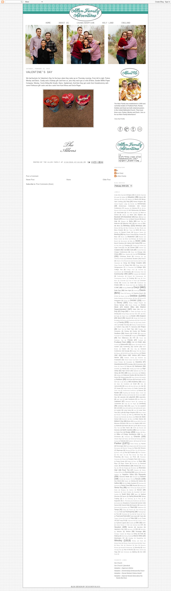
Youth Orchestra (124, 552)
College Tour (118, 269)
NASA (144, 423)
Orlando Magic (118, 438)
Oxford (132, 438)
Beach (116, 219)
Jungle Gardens (127, 388)
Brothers (141, 239)
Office (144, 432)
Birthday (126, 226)
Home (48, 23)
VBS (136, 529)
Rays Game (125, 463)
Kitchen (138, 395)
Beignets (123, 221)
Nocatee (141, 427)
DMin (134, 309)
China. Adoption (126, 254)
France (141, 338)
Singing (139, 487)
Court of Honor (132, 280)
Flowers (127, 333)
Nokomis (117, 430)
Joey (132, 386)
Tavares (131, 509)
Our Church (118, 563)
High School (126, 370)
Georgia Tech (135, 351)
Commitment (117, 272)
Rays (116, 463)
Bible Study (138, 223)
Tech (115, 511)
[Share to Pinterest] (102, 162)
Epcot (120, 318)
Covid (131, 282)
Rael (140, 461)
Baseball (117, 217)
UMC (137, 522)
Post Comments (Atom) (44, 184)
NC (136, 425)
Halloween (138, 366)
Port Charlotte (142, 452)
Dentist (125, 300)
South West (126, 494)
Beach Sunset (135, 219)
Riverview (133, 468)
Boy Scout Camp (128, 234)
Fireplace (140, 329)
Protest (124, 459)
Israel (134, 384)
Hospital (143, 377)
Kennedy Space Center (137, 392)
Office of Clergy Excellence (126, 434)
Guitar (115, 366)
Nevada (142, 425)
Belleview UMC (127, 223)
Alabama (130, 199)
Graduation (117, 359)
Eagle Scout (125, 316)
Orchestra (117, 436)
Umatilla (131, 522)
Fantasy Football (136, 324)
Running (128, 472)
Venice (128, 531)
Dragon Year (140, 311)
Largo (125, 403)
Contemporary (139, 276)
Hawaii (124, 368)
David (135, 290)
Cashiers (141, 247)
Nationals (119, 425)
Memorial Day (138, 414)
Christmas (142, 254)
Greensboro (139, 364)
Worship (137, 547)
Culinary (140, 285)
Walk (141, 533)
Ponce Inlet (119, 452)
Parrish (143, 443)
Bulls (131, 241)
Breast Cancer (118, 239)
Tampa (116, 509)
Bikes (118, 225)
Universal (135, 525)
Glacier (144, 351)
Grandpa (130, 364)
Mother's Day (118, 421)
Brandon (141, 236)
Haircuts (129, 366)
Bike (144, 223)
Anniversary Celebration (127, 206)
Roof (121, 472)
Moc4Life (124, 419)
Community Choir (138, 272)
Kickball (131, 395)
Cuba (133, 285)
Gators (124, 349)
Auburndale (120, 212)
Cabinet (129, 243)
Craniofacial (140, 282)
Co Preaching (130, 267)
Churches (135, 261)
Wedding (131, 538)
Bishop (116, 228)
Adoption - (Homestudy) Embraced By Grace (129, 570)
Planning (128, 450)
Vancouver (130, 529)
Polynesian (143, 450)
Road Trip (126, 470)
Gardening (126, 346)
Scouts (138, 479)
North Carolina (127, 430)
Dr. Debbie (131, 311)
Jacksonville (118, 386)
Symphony (125, 507)
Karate (116, 392)
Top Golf (132, 514)
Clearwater (117, 263)
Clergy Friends (118, 265)
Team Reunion (140, 509)
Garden (116, 346)
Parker (117, 443)
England (126, 23)
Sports (124, 496)
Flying (142, 333)
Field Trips (130, 329)
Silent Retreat (131, 487)
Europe (136, 318)
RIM (120, 468)
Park (142, 441)
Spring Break (133, 496)
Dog (115, 311)
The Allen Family (52, 162)
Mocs (131, 419)
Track (144, 514)
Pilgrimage (120, 450)
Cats (131, 250)
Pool (126, 452)
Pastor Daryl (119, 173)
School (143, 476)
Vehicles (119, 531)
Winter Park (120, 545)
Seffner (116, 483)
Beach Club (125, 219)
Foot (120, 335)
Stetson (144, 500)
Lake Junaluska (129, 399)
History (130, 373)
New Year (117, 427)
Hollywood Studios (128, 375)
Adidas (123, 197)
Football (126, 335)
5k (135, 195)
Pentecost (141, 446)
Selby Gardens (131, 483)
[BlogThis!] (95, 162)
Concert (143, 274)
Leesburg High (122, 406)
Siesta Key (118, 487)
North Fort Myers (141, 430)
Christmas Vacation (132, 258)
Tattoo (124, 509)
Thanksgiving (129, 511)
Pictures (143, 448)
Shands (135, 485)
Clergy (125, 263)
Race (134, 461)
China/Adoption (85, 23)
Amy (127, 201)
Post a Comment (32, 176)
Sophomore (117, 492)
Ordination (127, 436)
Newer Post (30, 180)
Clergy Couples (136, 263)
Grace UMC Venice (130, 355)
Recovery (134, 463)
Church (143, 258)
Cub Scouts (126, 285)
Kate (116, 170)
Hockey (136, 373)
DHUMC (133, 300)
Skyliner (131, 490)
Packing (138, 438)
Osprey (126, 438)
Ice (120, 381)
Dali (124, 287)
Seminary (141, 483)
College (139, 267)
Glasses (118, 353)
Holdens (143, 373)
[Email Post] (89, 162)
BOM (137, 230)
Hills (122, 373)
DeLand (142, 298)
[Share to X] (97, 162)
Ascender (123, 210)
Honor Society (135, 377)
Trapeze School (118, 518)
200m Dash (121, 195)
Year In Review (128, 549)
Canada (135, 245)
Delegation (117, 300)
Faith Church (140, 320)
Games (133, 344)
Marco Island (142, 412)
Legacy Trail (134, 406)
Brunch (116, 241)
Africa (123, 199)
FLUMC (135, 333)
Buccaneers (124, 241)
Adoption (131, 197)
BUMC (138, 241)
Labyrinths (142, 397)
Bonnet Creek (125, 232)
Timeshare (124, 514)
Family (121, 322)
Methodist (123, 417)
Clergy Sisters (140, 265)
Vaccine (130, 527)
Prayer (141, 454)
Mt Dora (141, 421)
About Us (64, 23)
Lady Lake (119, 399)
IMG (125, 381)
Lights (144, 408)
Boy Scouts (139, 234)
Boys (115, 236)
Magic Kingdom (130, 412)
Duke (144, 313)
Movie (129, 421)
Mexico (131, 417)
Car (126, 247)
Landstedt (140, 401)
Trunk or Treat (142, 520)
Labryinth (123, 397)
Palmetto (123, 441)
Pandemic (130, 441)
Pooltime (132, 452)
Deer (136, 298)
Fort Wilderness (123, 338)
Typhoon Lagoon (121, 522)
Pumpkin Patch (133, 459)
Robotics (136, 470)
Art (140, 208)
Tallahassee (141, 507)
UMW (144, 522)
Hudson (119, 379)
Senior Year (125, 485)
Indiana (144, 381)
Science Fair (129, 479)
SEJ (124, 483)
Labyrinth (132, 397)
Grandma (138, 362)
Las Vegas (133, 403)
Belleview (117, 223)
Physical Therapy (127, 448)
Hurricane (130, 379)
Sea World (117, 481)
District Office (129, 307)
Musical (131, 423)
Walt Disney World (126, 536)
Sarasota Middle (124, 476)
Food (115, 335)
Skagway (123, 490)
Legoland (143, 406)
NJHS (134, 427)
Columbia (140, 269)
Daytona (128, 293)
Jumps (119, 388)
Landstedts (117, 403)
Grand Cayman (139, 359)
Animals (132, 204)
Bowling (117, 234)
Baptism (140, 214)
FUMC (140, 342)
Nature (126, 425)
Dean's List (124, 296)
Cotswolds (123, 280)
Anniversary (141, 204)
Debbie (134, 295)
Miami (137, 417)
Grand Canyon (129, 359)
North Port (119, 432)
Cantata (141, 245)
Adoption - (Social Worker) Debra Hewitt (127, 573)
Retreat (136, 465)
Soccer (139, 490)
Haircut (122, 366)
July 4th (143, 386)
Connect (130, 276)
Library (124, 408)
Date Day (117, 290)
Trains (141, 516)
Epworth (128, 318)
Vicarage (139, 531)
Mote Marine (139, 419)
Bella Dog (140, 221)
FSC (133, 342)
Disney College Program (136, 302)
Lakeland (117, 401)
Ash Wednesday (134, 210)
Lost (135, 410)
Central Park (140, 250)
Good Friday (130, 353)
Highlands (136, 370)
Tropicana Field (132, 520)
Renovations (125, 465)
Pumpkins (143, 459)
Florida (135, 331)
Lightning (138, 408)
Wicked (135, 543)
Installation (126, 384)
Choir (134, 254)
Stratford (118, 503)
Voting (135, 533)
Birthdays (139, 225)
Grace (137, 353)
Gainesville (124, 344)
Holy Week (140, 375)
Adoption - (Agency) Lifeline (123, 568)
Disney (119, 303)
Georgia (126, 351)
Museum (117, 423)
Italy (142, 384)
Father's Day (120, 327)
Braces (122, 236)
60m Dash (141, 195)
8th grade (116, 197)
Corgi (138, 278)
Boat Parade (140, 228)
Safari (142, 472)
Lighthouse (131, 408)
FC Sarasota (133, 327)
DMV (142, 309)
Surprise (142, 505)
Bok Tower (129, 230)
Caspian (117, 250)
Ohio (142, 434)
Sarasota (142, 474)
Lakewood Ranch (130, 401)
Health (138, 368)
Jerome (126, 386)
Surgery (134, 505)
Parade (137, 441)
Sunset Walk (126, 505)
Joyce (136, 386)
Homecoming (125, 377)
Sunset (116, 505)
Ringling (126, 468)
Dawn (122, 293)
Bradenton (131, 236)
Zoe (141, 552)
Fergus (143, 327)
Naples (137, 423)
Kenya (116, 395)
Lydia (122, 412)
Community (127, 272)
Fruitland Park (120, 342)
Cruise (116, 285)
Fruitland (140, 340)
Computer (135, 274)
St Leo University (128, 498)
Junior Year (117, 390)
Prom (134, 457)
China (116, 254)
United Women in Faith (123, 525)
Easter (133, 316)
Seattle (126, 481)
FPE (134, 338)
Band (131, 214)
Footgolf (134, 335)
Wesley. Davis (127, 543)
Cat (125, 250)
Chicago (139, 252)
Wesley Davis (118, 543)
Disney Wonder (133, 305)
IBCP (115, 381)
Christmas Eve (139, 256)
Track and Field (121, 516)
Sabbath (136, 472)
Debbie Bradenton (119, 298)
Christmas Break (125, 256)
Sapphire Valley (128, 474)
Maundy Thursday (121, 414)
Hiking (116, 373)
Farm (144, 324)
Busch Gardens (119, 243)
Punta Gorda (120, 461)
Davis (142, 290)
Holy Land (108, 23)
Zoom (115, 554)
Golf (124, 353)
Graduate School (129, 357)
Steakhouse (136, 500)
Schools (121, 479)
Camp (137, 243)
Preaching (117, 457)
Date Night (128, 290)
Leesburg (142, 403)
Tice (117, 514)
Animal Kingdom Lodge (120, 204)
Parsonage (119, 446)
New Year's (126, 427)
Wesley (118, 540)
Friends (130, 340)
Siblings (142, 485)
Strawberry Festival (129, 503)
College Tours (131, 269)
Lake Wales (140, 399)
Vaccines (140, 527)
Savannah (135, 476)
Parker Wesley (134, 443)
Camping (127, 245)
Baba (136, 212)
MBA (130, 414)
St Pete (138, 498)
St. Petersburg (127, 500)
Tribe (132, 518)
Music (124, 423)
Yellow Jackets (140, 549)
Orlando (137, 436)
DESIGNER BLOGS (93, 587)
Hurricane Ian (139, 379)
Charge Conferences (121, 252)
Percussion (117, 448)
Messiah (116, 417)
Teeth (121, 511)
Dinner (144, 300)
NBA (132, 425)
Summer (140, 503)
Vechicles (143, 529)
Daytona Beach (138, 293)
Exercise (124, 320)
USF (141, 525)
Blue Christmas (130, 228)
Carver (132, 247)
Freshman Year (118, 340)
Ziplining (134, 552)
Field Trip (121, 329)
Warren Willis (137, 536)
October (138, 432)
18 (115, 195)
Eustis (142, 318)
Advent (141, 197)
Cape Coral (118, 247)
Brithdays (133, 239)
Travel (126, 518)
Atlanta (143, 210)
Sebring (133, 481)
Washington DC (119, 538)
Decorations (129, 298)
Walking (116, 536)
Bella (131, 221)
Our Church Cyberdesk (122, 565)
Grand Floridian (118, 362)
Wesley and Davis (137, 540)
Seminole (116, 485)
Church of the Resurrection (124, 261)
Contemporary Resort (120, 278)
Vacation (117, 527)
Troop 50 (122, 520)
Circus (142, 261)
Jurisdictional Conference (129, 390)
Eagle (117, 316)
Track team (133, 516)
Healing (132, 368)
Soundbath (137, 492)
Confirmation (120, 276)
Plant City (135, 450)
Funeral (116, 344)
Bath (142, 217)
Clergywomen (118, 267)
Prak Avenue (132, 454)
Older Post (107, 180)
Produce (127, 457)
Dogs (123, 311)
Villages (129, 533)
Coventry (124, 282)
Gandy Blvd (141, 344)
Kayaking (125, 392)
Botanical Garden (138, 232)
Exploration (132, 320)
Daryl (136, 287)
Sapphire (116, 474)
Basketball (127, 217)
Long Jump (127, 410)
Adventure (117, 199)
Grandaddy (129, 362)
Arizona (134, 208)
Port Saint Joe (121, 454)
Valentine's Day (119, 529)
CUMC (116, 287)
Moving (135, 421)
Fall (115, 322)
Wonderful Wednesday (126, 547)
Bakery (124, 214)
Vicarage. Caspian (119, 533)
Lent (117, 408)
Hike (142, 370)
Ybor (120, 549)
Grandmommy (119, 364)
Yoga (115, 552)
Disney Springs (119, 305)
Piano (136, 448)
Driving (116, 313)
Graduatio (140, 357)
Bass (136, 217)
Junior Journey (138, 388)
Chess (132, 252)
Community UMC (121, 274)
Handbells (116, 368)
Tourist (138, 514)
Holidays (118, 375)
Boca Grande (118, 230)
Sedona (141, 481)
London (118, 410)
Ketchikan (124, 395)
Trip (139, 518)
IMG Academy (133, 381)
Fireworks (117, 331)
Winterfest (129, 545)
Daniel (129, 287)
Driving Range (125, 313)
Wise (136, 545)
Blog (122, 228)
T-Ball (132, 507)
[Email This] (92, 162)
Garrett (136, 346)
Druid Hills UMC (135, 313)
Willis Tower (142, 543)
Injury (118, 384)
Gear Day (134, 349)
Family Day (132, 322)
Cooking (131, 278)
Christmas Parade (119, 258)
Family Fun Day (124, 324)
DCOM (116, 296)
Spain (136, 494)
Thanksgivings (142, 511)
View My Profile (119, 119)
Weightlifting (140, 538)
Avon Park (130, 212)
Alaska (136, 199)
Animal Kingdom (138, 201)
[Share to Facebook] (99, 162)
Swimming (117, 507)
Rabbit (129, 461)
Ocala (128, 432)
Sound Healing (127, 492)
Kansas (141, 390)
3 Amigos (129, 195)
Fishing (126, 331)
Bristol (126, 239)
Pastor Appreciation (131, 446)
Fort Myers (142, 335)
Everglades (117, 320)
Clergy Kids (128, 265)
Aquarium (127, 208)
